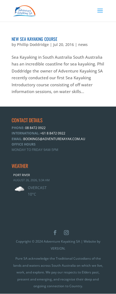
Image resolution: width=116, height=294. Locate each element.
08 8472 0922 (35, 127)
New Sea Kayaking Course (34, 39)
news (83, 44)
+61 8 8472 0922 (52, 133)
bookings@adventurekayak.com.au (54, 139)
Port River (21, 175)
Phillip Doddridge (33, 44)
